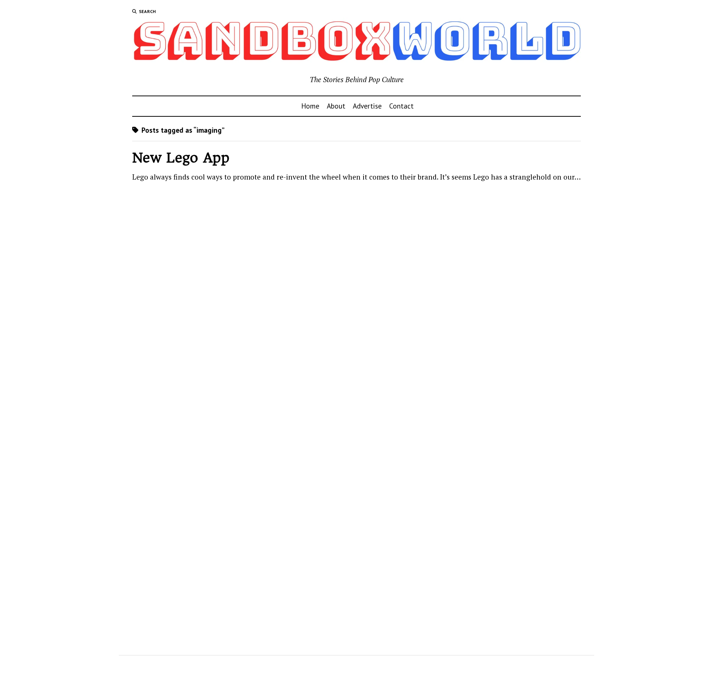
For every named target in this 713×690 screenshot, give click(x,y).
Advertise (367, 105)
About (336, 105)
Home (310, 105)
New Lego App (180, 158)
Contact (401, 105)
